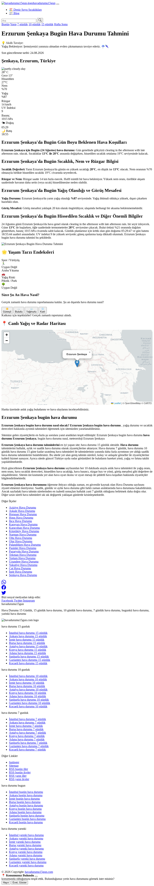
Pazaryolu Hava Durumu (24, 551)
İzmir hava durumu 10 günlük (26, 682)
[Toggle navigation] (57, 4)
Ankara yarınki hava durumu (26, 838)
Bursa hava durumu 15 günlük (27, 643)
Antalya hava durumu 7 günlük (27, 732)
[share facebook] (4, 588)
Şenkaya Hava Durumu (23, 575)
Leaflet (117, 403)
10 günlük (35, 24)
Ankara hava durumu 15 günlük (28, 636)
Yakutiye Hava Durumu (23, 565)
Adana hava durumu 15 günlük (27, 653)
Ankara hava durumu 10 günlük (28, 679)
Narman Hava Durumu (22, 534)
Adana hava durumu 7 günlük (27, 739)
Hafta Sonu (61, 24)
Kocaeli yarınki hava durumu (26, 865)
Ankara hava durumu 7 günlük (27, 722)
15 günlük (47, 24)
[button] (77, 363)
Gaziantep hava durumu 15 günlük (29, 659)
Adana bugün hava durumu (25, 812)
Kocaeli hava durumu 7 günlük (27, 749)
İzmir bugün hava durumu (24, 798)
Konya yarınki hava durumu (25, 852)
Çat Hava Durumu (20, 568)
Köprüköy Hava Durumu (24, 531)
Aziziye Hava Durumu (22, 507)
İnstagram (29, 600)
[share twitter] (4, 593)
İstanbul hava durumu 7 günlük (27, 719)
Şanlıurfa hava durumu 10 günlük (29, 699)
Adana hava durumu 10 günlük (27, 696)
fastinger (14, 762)
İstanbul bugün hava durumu (26, 792)
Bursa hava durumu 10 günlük (27, 686)
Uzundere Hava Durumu (23, 561)
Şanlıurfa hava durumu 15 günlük (29, 656)
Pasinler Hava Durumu (22, 548)
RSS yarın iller (17, 775)
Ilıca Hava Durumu (20, 521)
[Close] (36, 876)
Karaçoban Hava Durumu (24, 527)
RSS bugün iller (18, 769)
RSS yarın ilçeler (19, 779)
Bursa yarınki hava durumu (25, 845)
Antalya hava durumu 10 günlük (28, 689)
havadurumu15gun (44, 3)
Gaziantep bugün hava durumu (27, 819)
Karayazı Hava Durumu (23, 524)
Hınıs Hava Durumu (21, 517)
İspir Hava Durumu (20, 571)
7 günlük (22, 24)
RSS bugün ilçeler (20, 772)
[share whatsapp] (4, 583)
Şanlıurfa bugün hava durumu (26, 815)
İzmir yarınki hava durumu (25, 841)
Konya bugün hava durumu (25, 808)
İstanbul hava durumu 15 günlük (28, 632)
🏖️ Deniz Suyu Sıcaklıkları (25, 9)
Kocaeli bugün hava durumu (26, 822)
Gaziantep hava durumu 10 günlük (29, 703)
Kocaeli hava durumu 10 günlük (28, 706)
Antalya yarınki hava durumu (26, 848)
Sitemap (14, 765)
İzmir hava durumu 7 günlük (26, 725)
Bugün (6, 24)
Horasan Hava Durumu (23, 514)
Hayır (6, 882)
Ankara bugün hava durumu (25, 795)
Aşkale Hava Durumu (22, 511)
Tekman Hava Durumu (22, 554)
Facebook (8, 600)
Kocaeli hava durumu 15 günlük (28, 663)
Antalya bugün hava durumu (26, 805)
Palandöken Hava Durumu (25, 544)
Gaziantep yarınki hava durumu (27, 862)
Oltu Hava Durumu (20, 538)
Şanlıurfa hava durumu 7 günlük (28, 742)
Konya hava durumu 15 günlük (27, 649)
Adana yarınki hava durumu (25, 855)
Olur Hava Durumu (20, 541)
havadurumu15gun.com (39, 871)
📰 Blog (14, 13)
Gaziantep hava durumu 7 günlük (29, 746)
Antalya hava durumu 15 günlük (28, 646)
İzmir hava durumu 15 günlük (26, 639)
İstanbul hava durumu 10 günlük (28, 676)
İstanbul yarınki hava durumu (26, 835)
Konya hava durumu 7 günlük (27, 736)
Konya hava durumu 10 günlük (27, 692)
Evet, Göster (19, 882)
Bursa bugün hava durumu (25, 802)
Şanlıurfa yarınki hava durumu (27, 858)
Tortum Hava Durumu (22, 558)
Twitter (18, 600)
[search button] (40, 20)
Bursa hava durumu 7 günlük (26, 729)
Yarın (13, 24)
